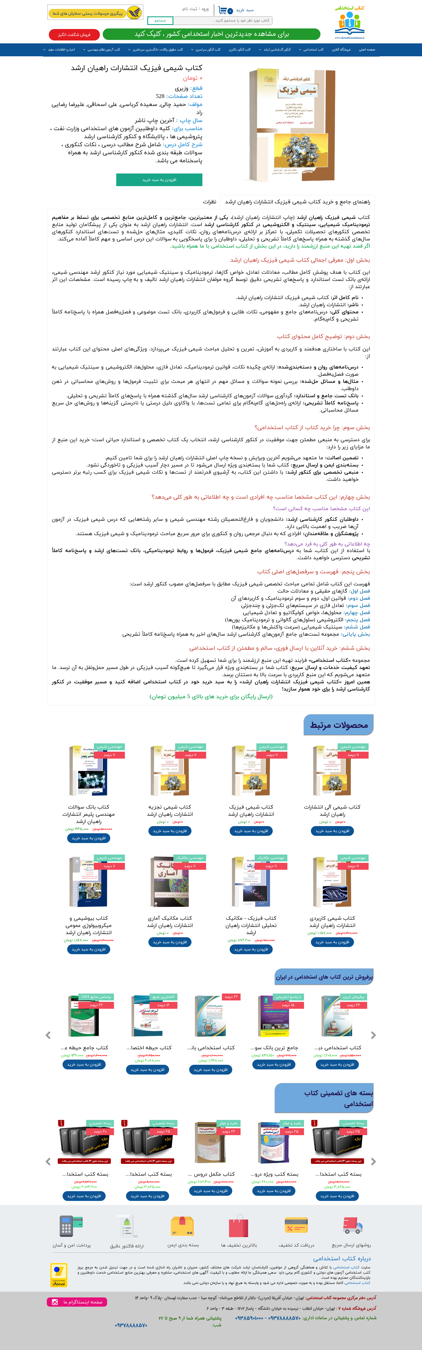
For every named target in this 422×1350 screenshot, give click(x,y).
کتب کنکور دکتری (240, 49)
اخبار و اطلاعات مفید (61, 49)
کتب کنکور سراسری (208, 49)
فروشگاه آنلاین (341, 49)
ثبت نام (190, 9)
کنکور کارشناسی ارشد (277, 49)
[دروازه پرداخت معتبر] (58, 1286)
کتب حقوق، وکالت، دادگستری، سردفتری (158, 49)
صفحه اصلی (367, 49)
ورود (205, 9)
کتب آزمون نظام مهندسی (104, 49)
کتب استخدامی (314, 49)
